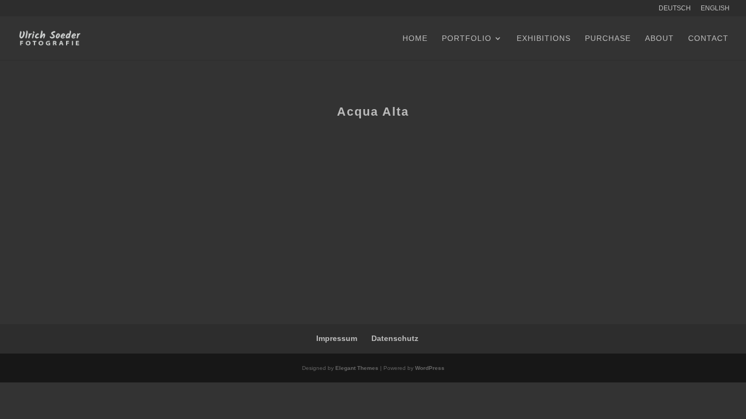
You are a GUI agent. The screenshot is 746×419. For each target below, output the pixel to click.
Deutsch (675, 8)
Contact (708, 38)
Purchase (608, 38)
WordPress (430, 368)
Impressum (336, 338)
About (659, 38)
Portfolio (467, 38)
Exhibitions (544, 38)
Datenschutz (394, 338)
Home (415, 38)
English (715, 8)
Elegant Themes (356, 368)
